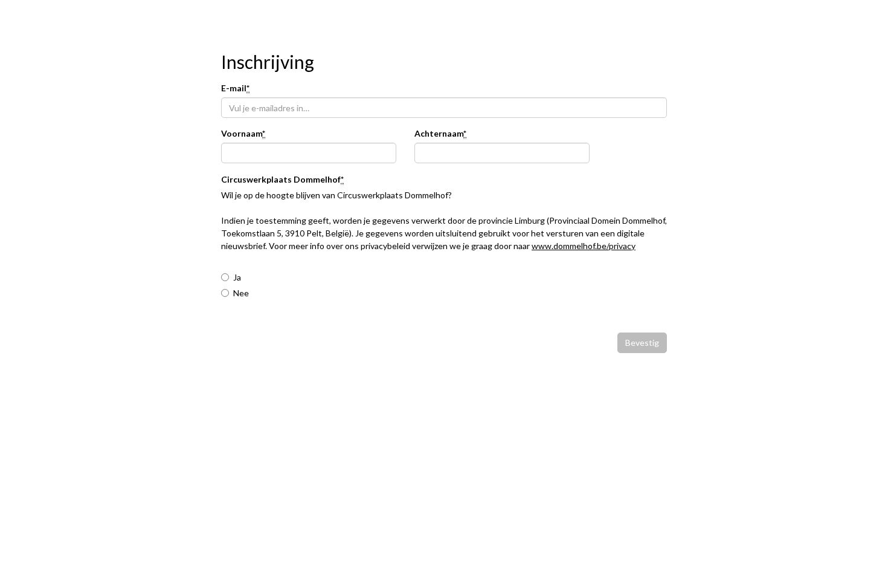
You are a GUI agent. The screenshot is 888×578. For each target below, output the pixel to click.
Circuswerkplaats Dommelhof (282, 180)
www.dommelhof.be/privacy (583, 246)
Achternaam (440, 134)
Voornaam (243, 134)
